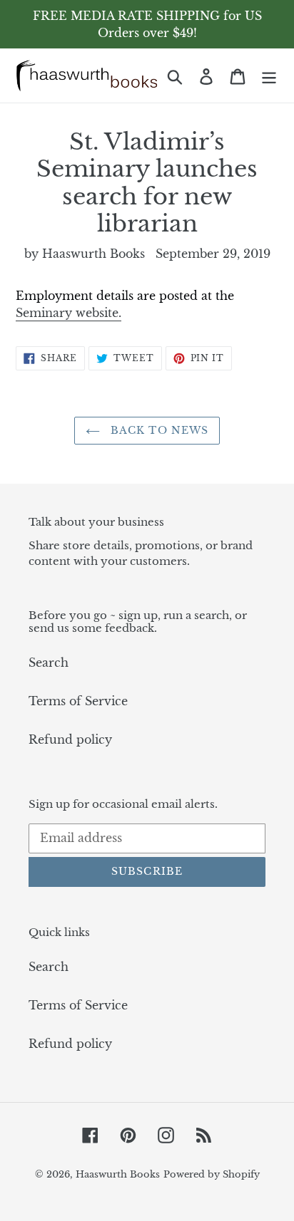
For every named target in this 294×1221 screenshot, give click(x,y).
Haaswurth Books (118, 1174)
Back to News (158, 430)
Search (49, 662)
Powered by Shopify (211, 1174)
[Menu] (269, 75)
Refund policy (70, 739)
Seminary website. (68, 313)
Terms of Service (78, 701)
